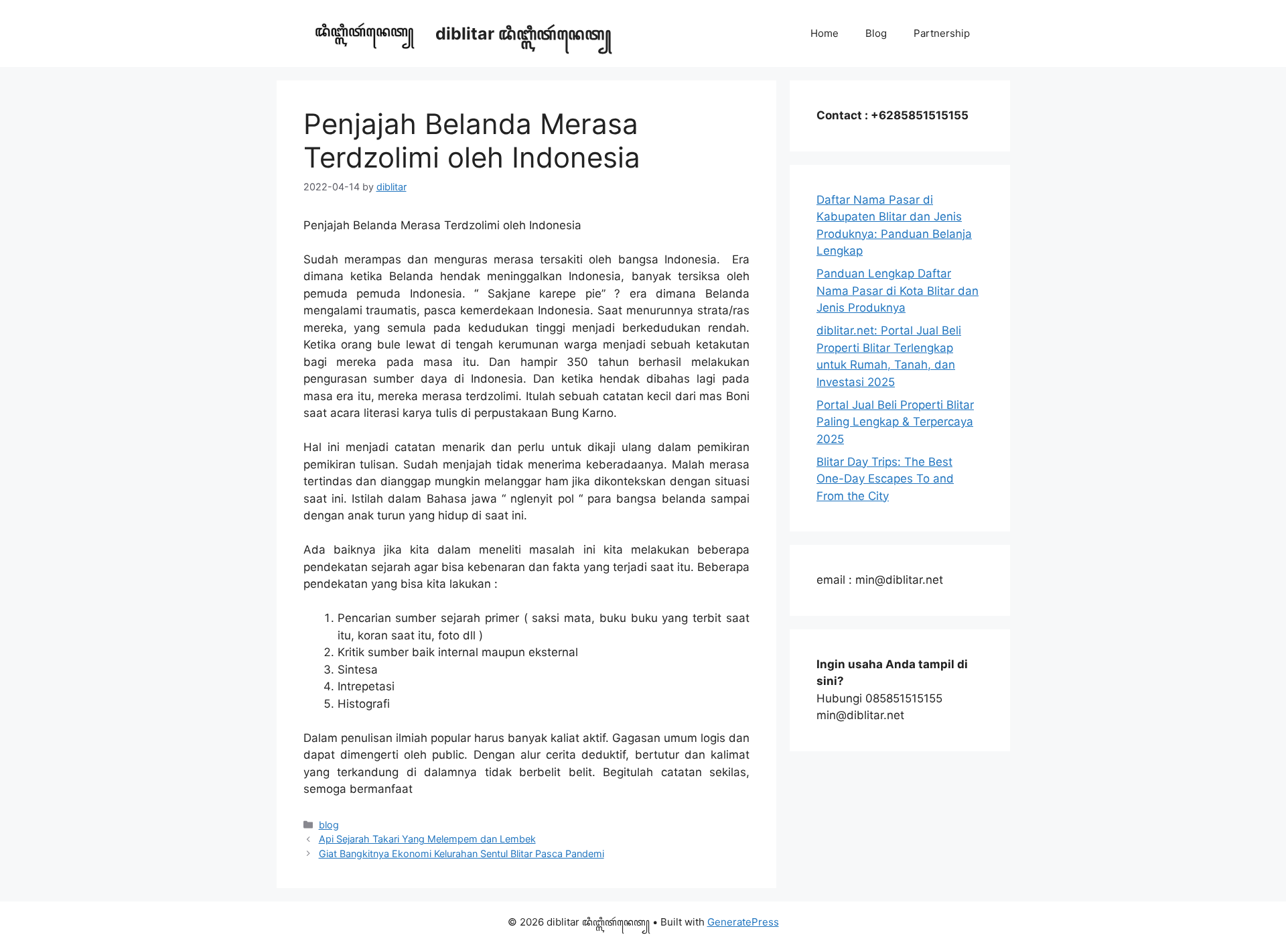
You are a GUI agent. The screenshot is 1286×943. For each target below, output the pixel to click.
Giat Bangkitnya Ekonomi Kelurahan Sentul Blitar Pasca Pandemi (461, 853)
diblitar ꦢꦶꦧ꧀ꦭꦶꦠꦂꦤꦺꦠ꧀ (523, 33)
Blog (876, 33)
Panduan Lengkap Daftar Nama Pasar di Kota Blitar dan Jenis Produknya (897, 290)
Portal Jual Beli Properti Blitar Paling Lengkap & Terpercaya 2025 (895, 422)
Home (824, 33)
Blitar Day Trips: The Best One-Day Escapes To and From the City (885, 479)
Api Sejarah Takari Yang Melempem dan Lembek (427, 838)
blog (329, 824)
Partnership (942, 33)
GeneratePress (743, 922)
